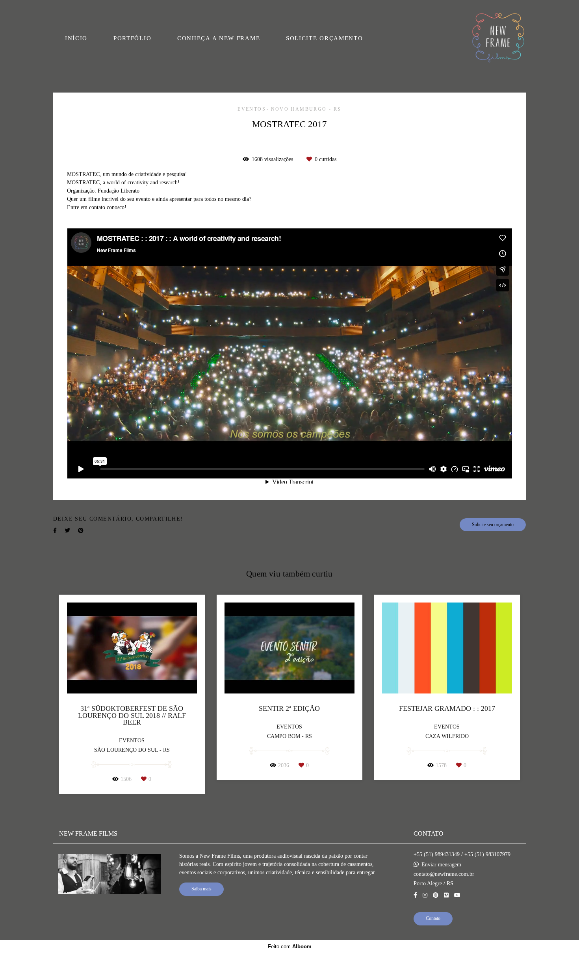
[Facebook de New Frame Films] (415, 895)
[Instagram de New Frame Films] (425, 895)
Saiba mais (201, 889)
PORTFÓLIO (132, 38)
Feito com (290, 946)
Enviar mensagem (441, 865)
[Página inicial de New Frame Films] (498, 38)
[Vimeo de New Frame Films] (446, 895)
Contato (433, 918)
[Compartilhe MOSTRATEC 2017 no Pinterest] (81, 531)
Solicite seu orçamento (493, 524)
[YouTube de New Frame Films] (457, 895)
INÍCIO (76, 38)
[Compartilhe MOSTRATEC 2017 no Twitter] (67, 531)
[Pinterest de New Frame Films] (435, 895)
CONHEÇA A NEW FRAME (218, 38)
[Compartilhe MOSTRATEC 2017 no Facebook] (55, 531)
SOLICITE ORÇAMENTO (324, 38)
